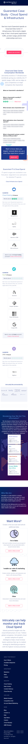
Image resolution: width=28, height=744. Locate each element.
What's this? (17, 101)
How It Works (7, 660)
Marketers (6, 672)
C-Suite (6, 677)
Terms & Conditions (9, 731)
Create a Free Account (15, 256)
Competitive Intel (8, 700)
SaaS (4, 275)
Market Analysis (8, 698)
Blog (5, 710)
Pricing (6, 665)
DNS (4, 354)
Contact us (7, 712)
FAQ (5, 715)
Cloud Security (8, 691)
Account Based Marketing (11, 703)
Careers (6, 720)
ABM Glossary (7, 725)
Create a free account (14, 550)
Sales (5, 674)
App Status (7, 717)
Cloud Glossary (8, 722)
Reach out (14, 157)
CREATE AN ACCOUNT (14, 52)
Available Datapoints (9, 662)
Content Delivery (8, 689)
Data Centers (7, 686)
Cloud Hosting (7, 195)
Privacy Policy (7, 732)
